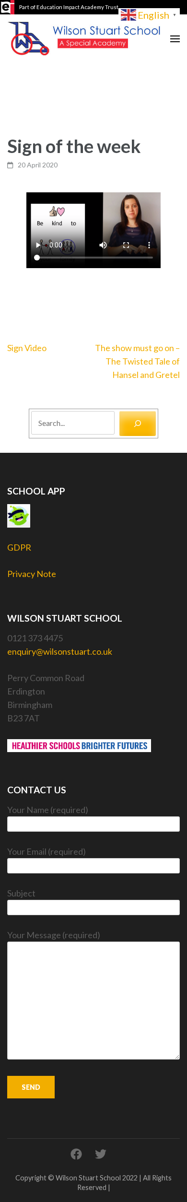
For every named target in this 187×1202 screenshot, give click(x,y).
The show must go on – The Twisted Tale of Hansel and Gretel (137, 361)
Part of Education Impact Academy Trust (68, 7)
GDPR (19, 547)
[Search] (137, 423)
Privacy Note (31, 573)
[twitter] (100, 1154)
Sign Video (27, 347)
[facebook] (76, 1154)
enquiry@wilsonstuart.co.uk (59, 651)
